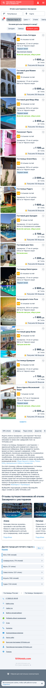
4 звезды (17, 431)
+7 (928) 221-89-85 (12, 598)
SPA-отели (7, 431)
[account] (38, 2)
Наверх (23, 422)
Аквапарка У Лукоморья (20, 484)
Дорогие (38, 431)
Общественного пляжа (25, 461)
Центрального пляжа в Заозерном (19, 463)
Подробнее (7, 537)
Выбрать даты (32, 28)
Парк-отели (27, 431)
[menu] (43, 2)
